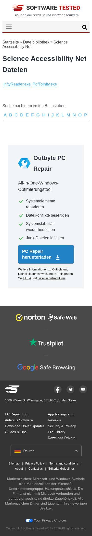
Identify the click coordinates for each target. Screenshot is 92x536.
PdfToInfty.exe (45, 84)
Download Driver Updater (24, 426)
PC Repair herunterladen (37, 254)
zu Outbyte (55, 269)
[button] (46, 26)
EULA (27, 278)
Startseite (10, 42)
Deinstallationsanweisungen (37, 274)
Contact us (35, 468)
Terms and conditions (64, 463)
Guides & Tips (15, 432)
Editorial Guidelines (61, 468)
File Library (56, 432)
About (19, 468)
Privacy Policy (34, 463)
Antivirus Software (19, 420)
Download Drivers (61, 438)
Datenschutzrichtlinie (52, 278)
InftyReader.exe (17, 84)
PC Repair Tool (16, 414)
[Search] (84, 28)
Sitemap (14, 463)
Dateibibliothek (36, 42)
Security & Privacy (62, 426)
